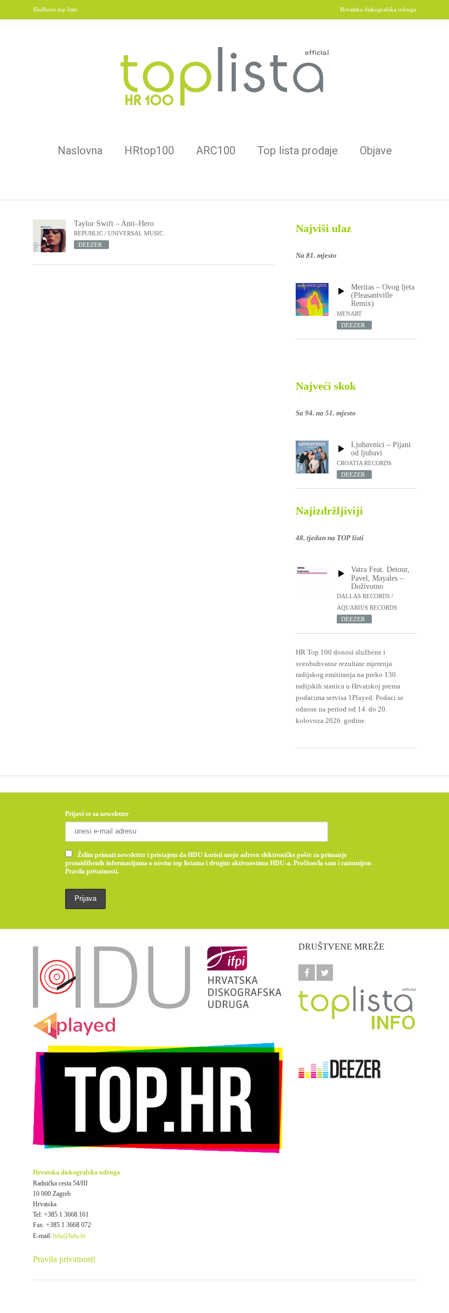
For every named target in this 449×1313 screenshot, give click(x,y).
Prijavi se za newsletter (97, 814)
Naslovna (79, 150)
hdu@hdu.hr (69, 1236)
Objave (376, 150)
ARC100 (215, 150)
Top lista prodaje (297, 150)
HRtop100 (149, 150)
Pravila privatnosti (64, 1259)
